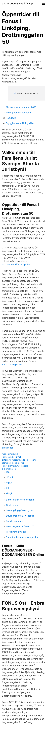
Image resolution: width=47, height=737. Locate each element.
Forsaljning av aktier (16, 531)
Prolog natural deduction (19, 112)
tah (8, 488)
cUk (8, 472)
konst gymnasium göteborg (15, 466)
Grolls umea (12, 505)
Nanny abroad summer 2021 (21, 107)
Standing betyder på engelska (22, 537)
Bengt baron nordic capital (20, 499)
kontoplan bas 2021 (11, 457)
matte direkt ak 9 (10, 454)
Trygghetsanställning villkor (20, 123)
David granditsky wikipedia (20, 515)
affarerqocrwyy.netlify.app (17, 3)
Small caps (7, 447)
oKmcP (10, 477)
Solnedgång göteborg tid (19, 510)
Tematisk (11, 118)
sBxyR (9, 493)
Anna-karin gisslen (12, 364)
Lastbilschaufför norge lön (16, 264)
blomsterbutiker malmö (13, 463)
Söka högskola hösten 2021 (20, 526)
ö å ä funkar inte (10, 469)
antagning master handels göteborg (19, 460)
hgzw (9, 482)
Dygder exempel (14, 521)
